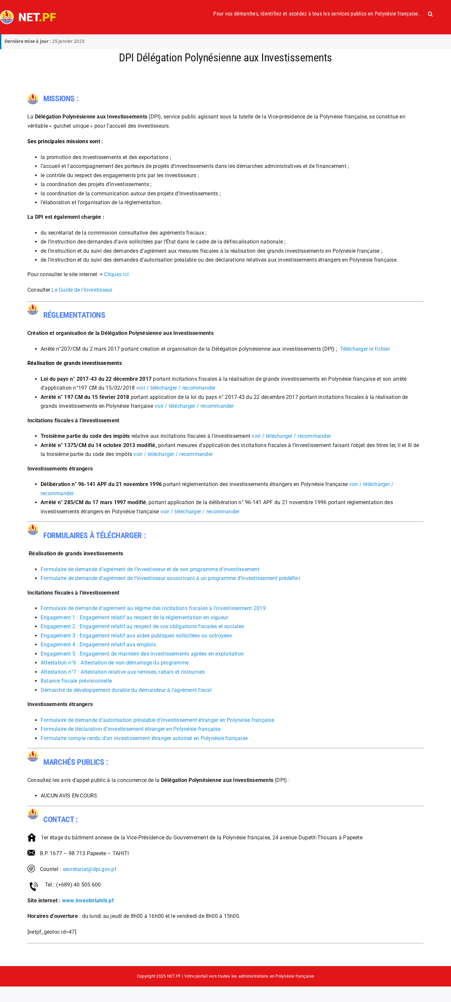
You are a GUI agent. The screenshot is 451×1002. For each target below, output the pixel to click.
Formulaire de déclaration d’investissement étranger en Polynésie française (131, 729)
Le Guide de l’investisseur (82, 290)
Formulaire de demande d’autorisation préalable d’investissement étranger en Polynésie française (157, 720)
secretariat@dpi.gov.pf (90, 869)
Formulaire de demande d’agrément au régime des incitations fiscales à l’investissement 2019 (153, 608)
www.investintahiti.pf (88, 900)
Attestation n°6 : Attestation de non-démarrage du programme (115, 663)
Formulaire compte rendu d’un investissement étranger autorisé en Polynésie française (144, 738)
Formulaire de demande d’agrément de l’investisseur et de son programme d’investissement (150, 569)
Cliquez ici (116, 274)
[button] (430, 14)
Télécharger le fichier (364, 349)
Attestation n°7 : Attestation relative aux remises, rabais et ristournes (123, 672)
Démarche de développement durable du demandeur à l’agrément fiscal (126, 690)
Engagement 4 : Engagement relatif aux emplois (98, 644)
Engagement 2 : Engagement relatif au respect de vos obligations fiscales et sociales (142, 626)
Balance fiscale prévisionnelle (76, 681)
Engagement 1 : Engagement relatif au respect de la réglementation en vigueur (134, 617)
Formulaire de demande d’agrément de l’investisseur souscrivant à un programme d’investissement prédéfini (170, 578)
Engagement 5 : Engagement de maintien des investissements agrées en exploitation (142, 654)
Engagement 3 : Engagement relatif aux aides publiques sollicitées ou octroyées (136, 635)
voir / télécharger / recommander (176, 388)
